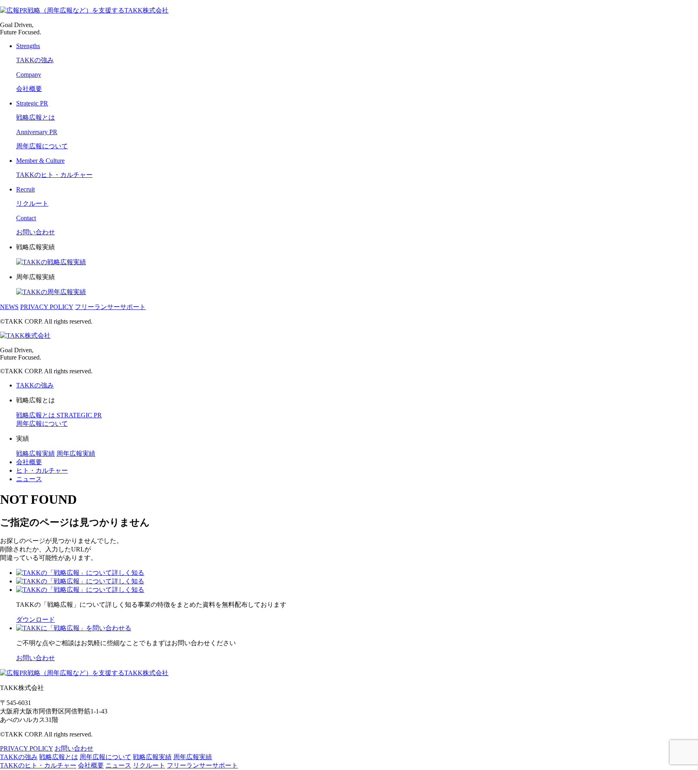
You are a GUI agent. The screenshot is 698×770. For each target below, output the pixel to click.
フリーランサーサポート (110, 306)
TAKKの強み (35, 385)
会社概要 (29, 462)
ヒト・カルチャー (42, 470)
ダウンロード (35, 619)
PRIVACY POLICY (46, 306)
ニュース (29, 478)
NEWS (9, 306)
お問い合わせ (35, 657)
